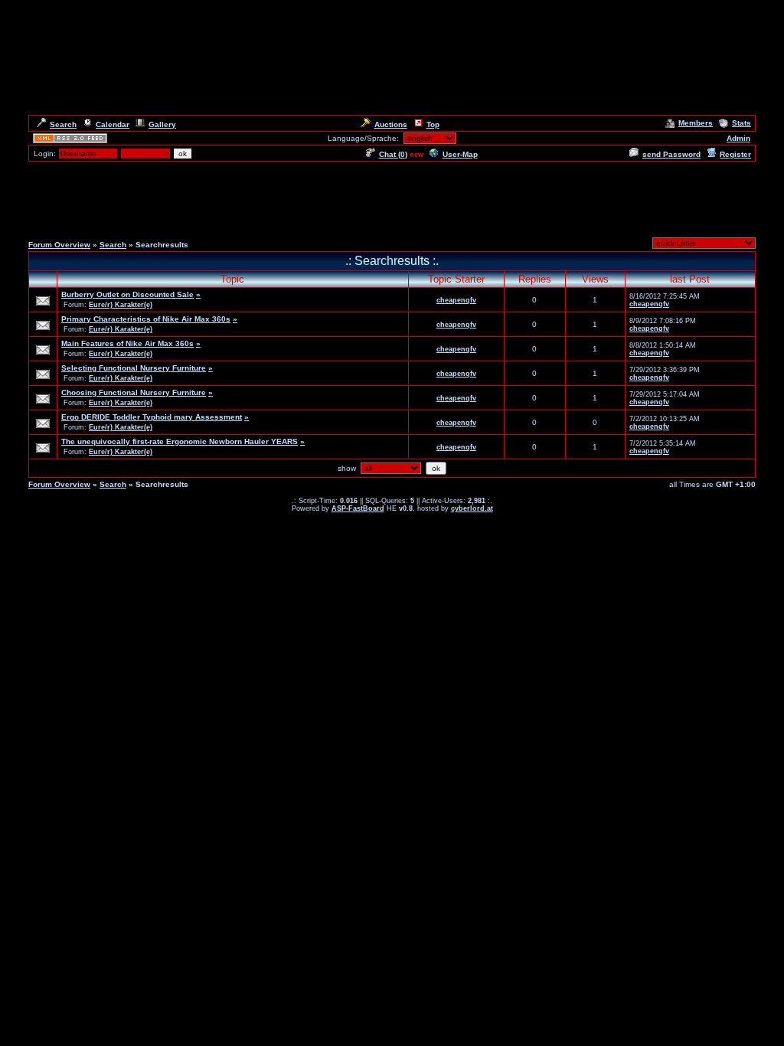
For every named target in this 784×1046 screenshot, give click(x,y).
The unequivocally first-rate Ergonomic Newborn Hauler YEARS (179, 441)
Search (63, 124)
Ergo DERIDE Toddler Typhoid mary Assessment (151, 417)
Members (695, 123)
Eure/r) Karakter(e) (120, 305)
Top (432, 124)
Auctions (390, 124)
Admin (738, 138)
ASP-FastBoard (358, 508)
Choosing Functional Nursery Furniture (133, 392)
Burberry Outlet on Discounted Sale (127, 294)
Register (735, 154)
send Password (671, 154)
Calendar (112, 124)
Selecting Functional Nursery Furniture (133, 368)
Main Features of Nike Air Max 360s (127, 343)
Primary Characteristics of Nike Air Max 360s (145, 319)
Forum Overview (59, 244)
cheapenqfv (456, 300)
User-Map (460, 154)
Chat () (393, 154)
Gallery (162, 124)
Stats (741, 123)
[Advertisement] (392, 197)
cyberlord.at (472, 508)
